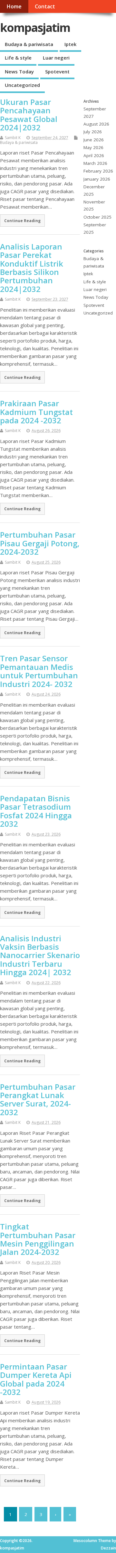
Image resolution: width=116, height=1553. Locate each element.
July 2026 (92, 132)
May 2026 (93, 147)
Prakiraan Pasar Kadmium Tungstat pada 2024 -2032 (36, 412)
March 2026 (95, 163)
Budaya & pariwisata (29, 44)
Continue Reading (22, 220)
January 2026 (96, 179)
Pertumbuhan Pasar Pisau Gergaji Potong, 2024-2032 (40, 543)
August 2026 (96, 124)
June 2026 (93, 140)
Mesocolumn (85, 1540)
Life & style (18, 57)
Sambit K (13, 137)
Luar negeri (56, 57)
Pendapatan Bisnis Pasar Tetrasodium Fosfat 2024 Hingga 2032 (36, 811)
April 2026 (93, 155)
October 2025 (97, 217)
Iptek (70, 44)
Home (14, 6)
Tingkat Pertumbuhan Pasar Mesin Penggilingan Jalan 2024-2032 (37, 1239)
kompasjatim (35, 27)
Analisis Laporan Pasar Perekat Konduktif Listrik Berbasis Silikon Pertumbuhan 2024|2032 (31, 267)
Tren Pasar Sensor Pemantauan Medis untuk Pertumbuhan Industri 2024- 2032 (39, 671)
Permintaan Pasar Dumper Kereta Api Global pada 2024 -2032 (36, 1379)
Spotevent (57, 71)
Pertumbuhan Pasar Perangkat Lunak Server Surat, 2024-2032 (37, 1099)
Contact (45, 6)
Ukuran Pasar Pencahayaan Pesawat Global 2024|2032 (28, 115)
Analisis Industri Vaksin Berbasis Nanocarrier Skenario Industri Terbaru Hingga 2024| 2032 (40, 955)
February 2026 (98, 171)
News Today (19, 71)
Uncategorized (22, 85)
